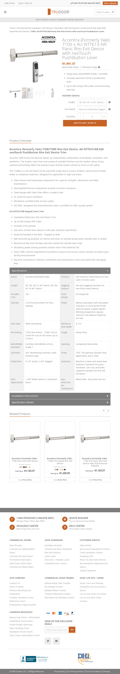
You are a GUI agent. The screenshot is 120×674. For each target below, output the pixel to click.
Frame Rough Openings (21, 624)
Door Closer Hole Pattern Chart (25, 635)
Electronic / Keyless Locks (57, 559)
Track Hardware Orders (91, 552)
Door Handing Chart (19, 628)
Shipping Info (86, 556)
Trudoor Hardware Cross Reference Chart (22, 599)
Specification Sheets (23, 402)
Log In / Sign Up (25, 3)
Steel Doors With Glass (21, 563)
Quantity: (71, 116)
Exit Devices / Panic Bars (52, 28)
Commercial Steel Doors (21, 556)
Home (12, 28)
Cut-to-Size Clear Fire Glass (93, 593)
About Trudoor (17, 586)
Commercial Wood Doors (22, 567)
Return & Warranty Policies (93, 559)
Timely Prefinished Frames (58, 593)
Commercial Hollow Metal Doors (22, 551)
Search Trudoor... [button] (104, 12)
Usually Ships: (81, 67)
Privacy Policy (59, 671)
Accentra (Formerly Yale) (37, 276)
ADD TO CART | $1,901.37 (85, 123)
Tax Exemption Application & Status (94, 565)
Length (71, 102)
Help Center (9, 3)
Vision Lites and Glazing (91, 583)
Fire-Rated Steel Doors (20, 559)
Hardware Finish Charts (21, 631)
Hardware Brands (53, 545)
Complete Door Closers (56, 563)
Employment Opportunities (23, 604)
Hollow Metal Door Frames (57, 583)
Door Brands (16, 545)
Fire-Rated (70, 109)
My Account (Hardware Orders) (95, 549)
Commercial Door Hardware (29, 28)
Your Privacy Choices (75, 671)
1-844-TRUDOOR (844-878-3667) (86, 3)
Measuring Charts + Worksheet (25, 617)
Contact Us (15, 583)
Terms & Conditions (93, 671)
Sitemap (106, 671)
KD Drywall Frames (54, 586)
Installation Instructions (25, 395)
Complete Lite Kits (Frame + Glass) (93, 588)
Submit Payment (88, 570)
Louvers (83, 601)
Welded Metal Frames (55, 590)
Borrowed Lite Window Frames (59, 597)
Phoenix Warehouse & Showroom (20, 592)
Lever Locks (50, 556)
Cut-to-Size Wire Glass (90, 597)
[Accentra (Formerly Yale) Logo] (49, 39)
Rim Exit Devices (72, 28)
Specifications (19, 270)
